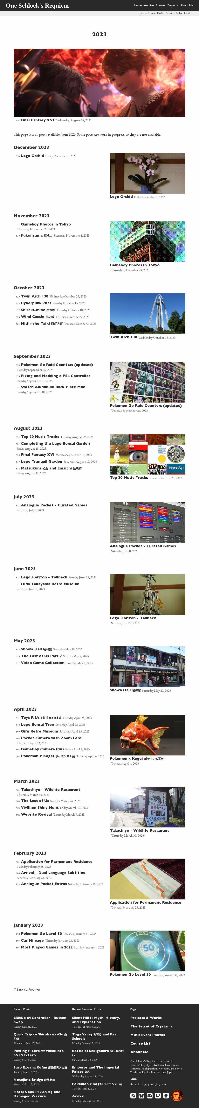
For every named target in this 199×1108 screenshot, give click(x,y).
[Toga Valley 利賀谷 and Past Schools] (99, 1038)
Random (188, 13)
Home (138, 5)
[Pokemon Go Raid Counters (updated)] (61, 367)
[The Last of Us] (61, 801)
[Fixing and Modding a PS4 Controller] (61, 378)
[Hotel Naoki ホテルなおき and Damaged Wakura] (40, 1096)
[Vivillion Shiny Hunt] (61, 807)
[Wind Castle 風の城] (61, 317)
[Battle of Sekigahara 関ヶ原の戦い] (99, 1055)
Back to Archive (28, 990)
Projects (173, 5)
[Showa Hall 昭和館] (61, 649)
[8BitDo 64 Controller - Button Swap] (40, 1021)
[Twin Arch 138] (61, 296)
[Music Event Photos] (155, 1035)
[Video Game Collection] (61, 663)
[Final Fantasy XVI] (99, 86)
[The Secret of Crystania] (155, 1026)
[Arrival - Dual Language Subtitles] (61, 875)
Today (178, 13)
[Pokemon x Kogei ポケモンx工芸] (61, 756)
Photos (160, 5)
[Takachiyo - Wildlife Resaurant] (61, 792)
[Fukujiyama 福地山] (61, 235)
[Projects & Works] (155, 1017)
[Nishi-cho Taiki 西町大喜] (61, 323)
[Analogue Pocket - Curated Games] (61, 507)
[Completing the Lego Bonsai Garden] (61, 446)
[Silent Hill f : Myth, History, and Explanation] (99, 1021)
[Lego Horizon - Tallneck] (61, 577)
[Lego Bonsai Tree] (61, 724)
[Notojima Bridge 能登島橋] (40, 1081)
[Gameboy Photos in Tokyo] (61, 226)
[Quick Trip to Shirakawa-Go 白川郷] (40, 1038)
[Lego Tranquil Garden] (61, 461)
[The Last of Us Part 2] (61, 656)
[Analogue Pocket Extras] (61, 884)
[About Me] (155, 1052)
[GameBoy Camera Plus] (61, 749)
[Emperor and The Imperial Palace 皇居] (99, 1071)
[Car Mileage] (61, 940)
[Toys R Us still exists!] (61, 718)
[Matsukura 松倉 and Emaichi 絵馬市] (61, 470)
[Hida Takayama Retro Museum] (61, 586)
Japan (142, 13)
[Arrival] (99, 1098)
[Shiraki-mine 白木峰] (61, 310)
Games (151, 13)
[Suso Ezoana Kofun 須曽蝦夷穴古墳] (40, 1069)
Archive (149, 5)
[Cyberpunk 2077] (61, 303)
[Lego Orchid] (61, 156)
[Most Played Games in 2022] (61, 947)
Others (169, 13)
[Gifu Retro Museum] (61, 731)
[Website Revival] (61, 814)
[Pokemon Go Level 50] (61, 934)
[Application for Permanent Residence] (61, 864)
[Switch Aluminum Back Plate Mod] (61, 389)
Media (160, 13)
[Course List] (155, 1043)
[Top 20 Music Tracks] (61, 437)
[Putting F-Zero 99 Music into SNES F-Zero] (40, 1055)
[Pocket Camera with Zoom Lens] (61, 740)
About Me (186, 5)
